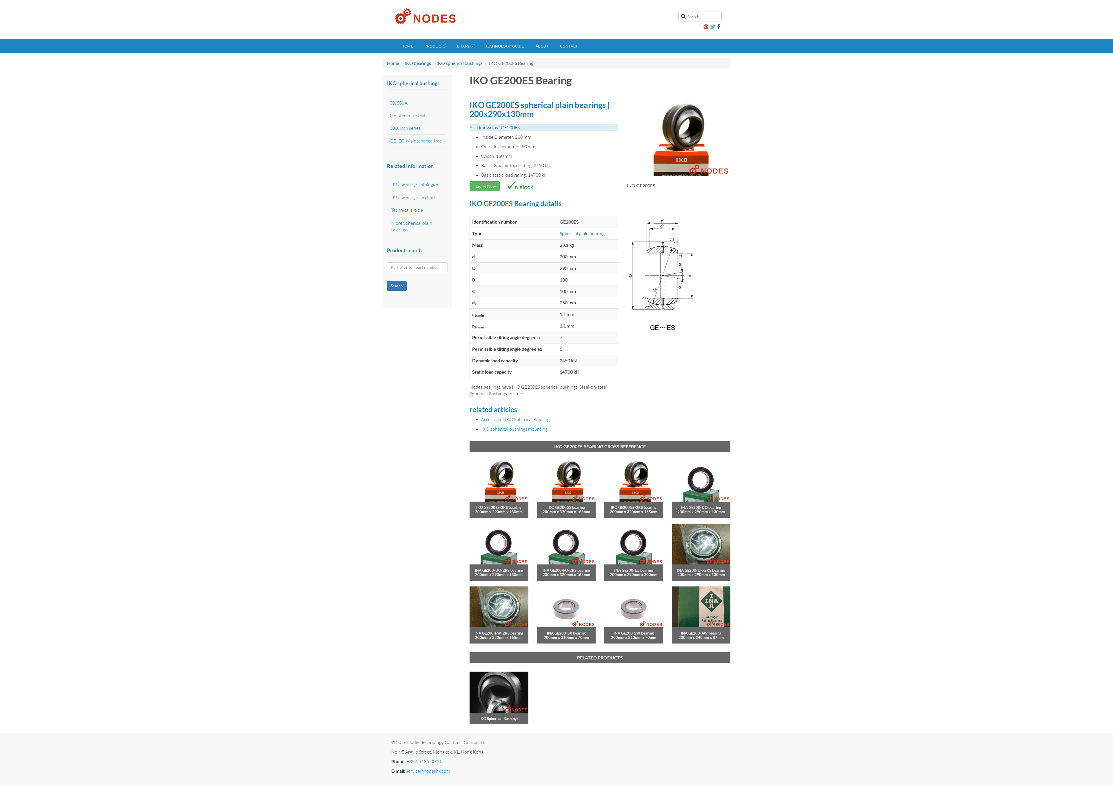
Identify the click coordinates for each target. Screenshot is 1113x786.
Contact (569, 46)
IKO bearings (418, 63)
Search (397, 285)
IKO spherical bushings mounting (514, 429)
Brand (464, 46)
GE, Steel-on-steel (407, 115)
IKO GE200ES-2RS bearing (498, 507)
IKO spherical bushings (460, 63)
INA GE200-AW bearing (701, 633)
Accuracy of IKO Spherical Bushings (516, 419)
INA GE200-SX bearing (566, 633)
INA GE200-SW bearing (634, 633)
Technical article (407, 210)
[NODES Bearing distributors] (424, 16)
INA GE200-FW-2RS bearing (498, 633)
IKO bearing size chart (413, 197)
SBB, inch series (405, 128)
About (542, 46)
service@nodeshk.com (428, 771)
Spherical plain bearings (583, 233)
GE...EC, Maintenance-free (416, 141)
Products (435, 46)
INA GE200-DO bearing (701, 507)
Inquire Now (484, 186)
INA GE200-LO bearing (633, 570)
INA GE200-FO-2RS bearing (566, 570)
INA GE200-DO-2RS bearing (499, 570)
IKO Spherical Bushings (499, 718)
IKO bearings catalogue (414, 184)
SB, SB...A (399, 103)
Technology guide (504, 46)
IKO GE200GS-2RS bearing (633, 507)
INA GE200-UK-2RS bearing (701, 570)
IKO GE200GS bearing (566, 507)
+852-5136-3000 (424, 761)
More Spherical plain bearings (411, 226)
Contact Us (475, 742)
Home (407, 46)
